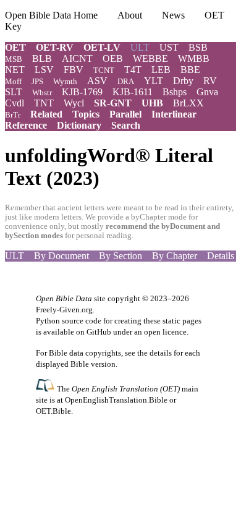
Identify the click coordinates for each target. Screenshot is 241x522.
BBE (190, 69)
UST (169, 47)
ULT (14, 255)
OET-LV (101, 47)
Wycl (74, 103)
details (161, 352)
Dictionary (79, 125)
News (173, 15)
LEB (161, 69)
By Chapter (174, 255)
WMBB (193, 58)
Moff (13, 81)
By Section (120, 255)
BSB (198, 47)
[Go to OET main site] (46, 388)
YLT (153, 80)
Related (46, 114)
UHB (152, 103)
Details (220, 255)
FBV (73, 69)
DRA (125, 81)
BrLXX (188, 103)
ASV (97, 80)
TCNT (103, 70)
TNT (44, 103)
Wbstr (42, 92)
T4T (133, 69)
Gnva (207, 92)
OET (15, 47)
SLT (13, 92)
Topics (85, 114)
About (129, 15)
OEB (113, 58)
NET (15, 69)
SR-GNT (113, 103)
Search (125, 125)
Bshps (175, 92)
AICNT (77, 58)
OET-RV (55, 47)
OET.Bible (53, 411)
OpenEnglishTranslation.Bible (116, 399)
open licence (165, 331)
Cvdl (14, 103)
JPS (37, 81)
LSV (44, 69)
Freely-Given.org (64, 309)
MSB (13, 59)
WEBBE (150, 58)
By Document (61, 255)
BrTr (12, 114)
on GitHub (93, 331)
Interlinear (174, 114)
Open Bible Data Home (51, 15)
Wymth (65, 81)
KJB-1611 (132, 92)
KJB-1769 (82, 92)
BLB (42, 58)
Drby (183, 80)
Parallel (125, 114)
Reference (26, 125)
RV (210, 80)
